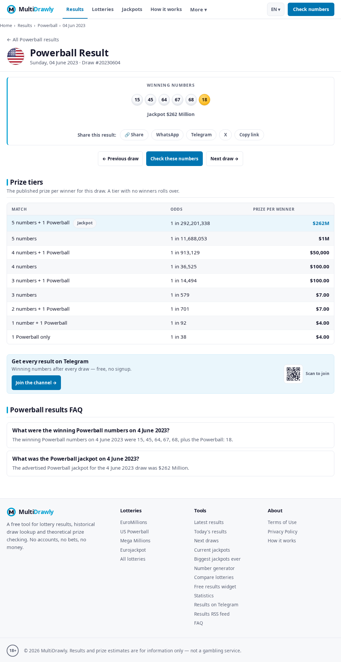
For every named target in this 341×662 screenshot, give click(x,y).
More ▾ (198, 9)
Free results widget (215, 586)
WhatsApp (167, 135)
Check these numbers (174, 159)
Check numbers (311, 9)
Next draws (206, 540)
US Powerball (134, 531)
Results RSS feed (211, 614)
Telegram (201, 135)
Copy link (249, 135)
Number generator (214, 568)
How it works (166, 9)
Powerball (47, 25)
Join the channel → (36, 383)
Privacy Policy (282, 531)
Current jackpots (212, 550)
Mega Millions (135, 540)
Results (75, 9)
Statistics (204, 595)
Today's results (210, 531)
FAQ (198, 623)
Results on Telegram (216, 604)
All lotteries (133, 559)
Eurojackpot (133, 550)
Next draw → (224, 159)
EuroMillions (133, 522)
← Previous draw (120, 159)
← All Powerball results (33, 39)
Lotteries (103, 9)
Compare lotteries (214, 577)
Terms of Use (282, 522)
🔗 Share (134, 135)
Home (6, 25)
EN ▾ (275, 9)
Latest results (209, 522)
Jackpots (132, 9)
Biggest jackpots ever (217, 559)
